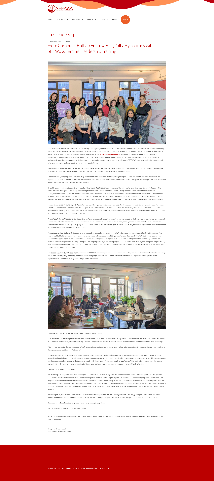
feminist (54, 431)
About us (90, 19)
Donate (125, 19)
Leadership (62, 431)
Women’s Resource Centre (110, 154)
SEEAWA (67, 41)
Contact (115, 19)
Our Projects (60, 19)
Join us (103, 19)
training (69, 431)
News (50, 19)
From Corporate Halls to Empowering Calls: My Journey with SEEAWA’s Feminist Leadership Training (101, 48)
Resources (76, 19)
